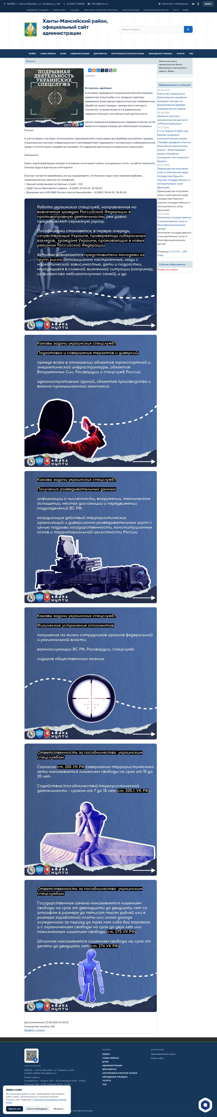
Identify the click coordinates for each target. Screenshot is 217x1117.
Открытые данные (130, 10)
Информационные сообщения (174, 85)
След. (160, 255)
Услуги (181, 53)
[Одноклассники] (198, 3)
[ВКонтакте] (193, 3)
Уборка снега (59, 10)
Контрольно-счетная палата (127, 53)
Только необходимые (37, 1109)
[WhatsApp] (114, 70)
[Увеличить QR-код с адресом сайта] (31, 1056)
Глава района (48, 53)
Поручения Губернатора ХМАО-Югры (101, 10)
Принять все (15, 1109)
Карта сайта (157, 1058)
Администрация (80, 53)
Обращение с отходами (37, 10)
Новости (30, 61)
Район (32, 53)
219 (185, 251)
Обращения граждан (160, 53)
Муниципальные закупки (156, 10)
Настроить (58, 1109)
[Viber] (110, 70)
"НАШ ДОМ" (75, 10)
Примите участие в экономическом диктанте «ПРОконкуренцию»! (172, 120)
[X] (102, 70)
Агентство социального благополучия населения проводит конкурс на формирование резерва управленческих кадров (172, 101)
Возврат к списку (35, 1030)
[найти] (188, 29)
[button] (205, 1105)
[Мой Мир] (98, 70)
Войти (208, 4)
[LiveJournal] (106, 70)
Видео (186, 10)
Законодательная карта (163, 1054)
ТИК (191, 53)
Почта (176, 10)
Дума (63, 53)
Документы (100, 53)
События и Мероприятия (172, 264)
